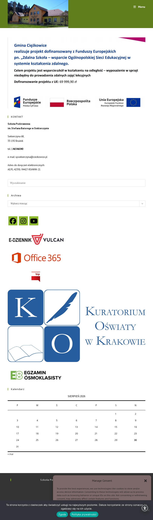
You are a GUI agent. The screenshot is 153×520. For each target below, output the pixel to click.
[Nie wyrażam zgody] (148, 510)
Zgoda (62, 514)
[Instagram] (23, 221)
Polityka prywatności (84, 514)
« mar (10, 454)
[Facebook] (13, 221)
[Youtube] (33, 221)
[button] (145, 481)
